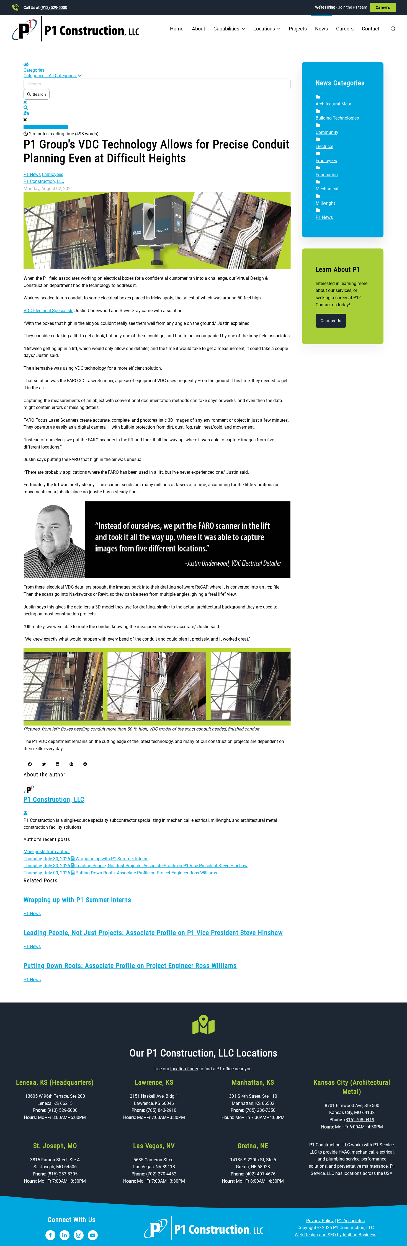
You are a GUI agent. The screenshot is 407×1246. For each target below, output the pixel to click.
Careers (383, 7)
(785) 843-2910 (161, 1110)
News (321, 29)
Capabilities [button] (226, 29)
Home (177, 29)
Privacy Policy (320, 1220)
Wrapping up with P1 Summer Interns (77, 900)
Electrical (324, 146)
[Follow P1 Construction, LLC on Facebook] (50, 1235)
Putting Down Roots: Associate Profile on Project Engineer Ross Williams (130, 966)
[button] (393, 29)
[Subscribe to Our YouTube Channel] (93, 1235)
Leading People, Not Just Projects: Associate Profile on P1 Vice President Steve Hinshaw (153, 933)
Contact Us (331, 320)
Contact (370, 29)
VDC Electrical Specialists (48, 310)
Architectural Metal (334, 104)
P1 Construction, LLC (44, 181)
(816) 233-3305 (62, 1174)
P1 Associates (351, 1220)
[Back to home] (75, 29)
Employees (52, 174)
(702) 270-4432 (161, 1174)
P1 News (32, 174)
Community (327, 132)
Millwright (325, 203)
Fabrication (327, 174)
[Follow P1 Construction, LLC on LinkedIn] (64, 1235)
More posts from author (47, 851)
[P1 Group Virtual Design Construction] (157, 230)
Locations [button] (264, 29)
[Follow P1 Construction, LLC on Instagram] (79, 1235)
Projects (298, 29)
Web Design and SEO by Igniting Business (335, 1234)
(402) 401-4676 (260, 1174)
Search (38, 94)
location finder (184, 1068)
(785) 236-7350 (260, 1110)
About (198, 29)
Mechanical (327, 188)
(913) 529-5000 (53, 7)
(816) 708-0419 (359, 1119)
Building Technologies (337, 118)
